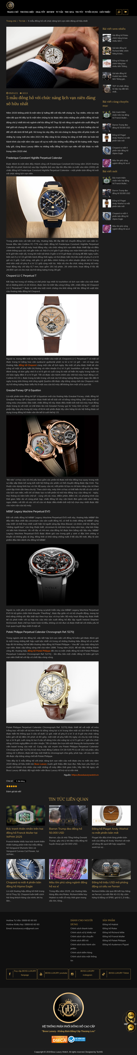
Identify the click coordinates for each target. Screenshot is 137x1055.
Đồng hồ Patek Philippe (114, 940)
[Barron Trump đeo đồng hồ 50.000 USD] (107, 128)
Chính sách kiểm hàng (81, 952)
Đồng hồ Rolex (110, 928)
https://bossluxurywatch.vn (85, 774)
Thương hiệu (27, 12)
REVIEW (50, 12)
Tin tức (79, 12)
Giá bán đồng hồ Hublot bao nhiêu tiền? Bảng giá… (119, 76)
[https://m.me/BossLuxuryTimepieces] (131, 1027)
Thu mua (69, 12)
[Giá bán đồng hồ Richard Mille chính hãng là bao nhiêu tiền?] (107, 52)
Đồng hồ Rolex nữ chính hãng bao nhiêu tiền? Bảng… (120, 64)
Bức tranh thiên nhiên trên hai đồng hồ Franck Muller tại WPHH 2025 (24, 832)
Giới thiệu (105, 12)
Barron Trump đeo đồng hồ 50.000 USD (121, 126)
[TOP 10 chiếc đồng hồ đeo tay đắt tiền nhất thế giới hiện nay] (107, 90)
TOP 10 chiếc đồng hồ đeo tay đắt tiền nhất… (120, 89)
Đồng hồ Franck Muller (114, 936)
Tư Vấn (59, 12)
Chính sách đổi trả (79, 940)
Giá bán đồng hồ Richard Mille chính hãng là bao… (120, 51)
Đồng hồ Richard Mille (113, 932)
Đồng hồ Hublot (110, 924)
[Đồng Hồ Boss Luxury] (10, 5)
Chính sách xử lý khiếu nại (83, 932)
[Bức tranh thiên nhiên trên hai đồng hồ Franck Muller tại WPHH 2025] (107, 116)
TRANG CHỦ (13, 12)
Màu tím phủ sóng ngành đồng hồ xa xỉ (121, 161)
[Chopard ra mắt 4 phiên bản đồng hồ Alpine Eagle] (107, 151)
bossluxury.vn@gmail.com (26, 928)
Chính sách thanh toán (82, 928)
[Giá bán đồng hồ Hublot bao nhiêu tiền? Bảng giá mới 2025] (107, 77)
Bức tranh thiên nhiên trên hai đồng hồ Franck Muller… (120, 115)
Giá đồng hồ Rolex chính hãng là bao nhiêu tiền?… (120, 38)
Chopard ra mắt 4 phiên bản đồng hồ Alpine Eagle (120, 151)
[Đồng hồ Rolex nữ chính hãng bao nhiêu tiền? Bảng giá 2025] (107, 64)
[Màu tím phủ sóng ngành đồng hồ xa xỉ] (107, 163)
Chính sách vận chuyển (82, 936)
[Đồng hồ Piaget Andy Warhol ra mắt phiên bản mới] (107, 139)
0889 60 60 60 (29, 920)
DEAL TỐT (40, 12)
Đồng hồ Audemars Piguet (116, 944)
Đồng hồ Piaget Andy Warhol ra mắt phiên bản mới (121, 138)
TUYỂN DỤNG (91, 12)
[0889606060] (131, 1015)
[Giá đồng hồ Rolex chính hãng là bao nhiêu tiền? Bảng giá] (107, 39)
